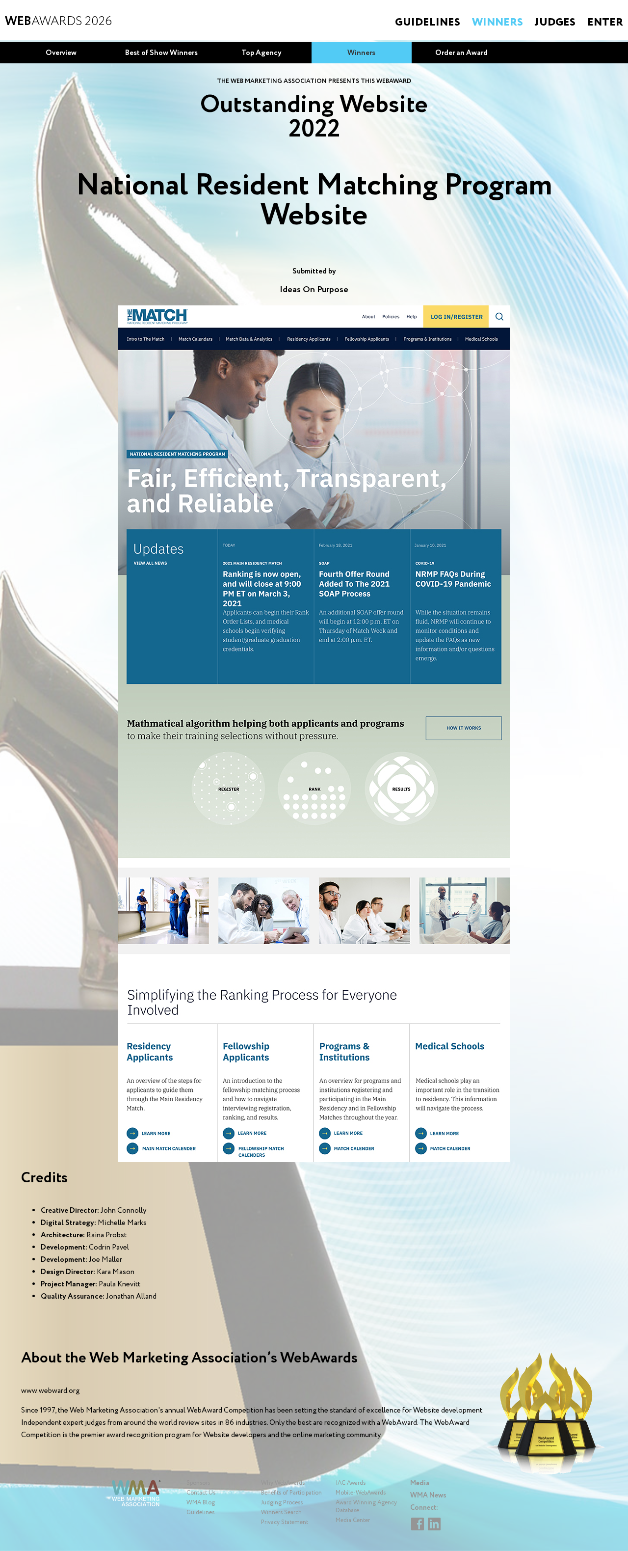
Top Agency (261, 53)
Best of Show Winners (161, 53)
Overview (61, 53)
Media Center (353, 1520)
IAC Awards (351, 1483)
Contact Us (200, 1493)
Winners (497, 22)
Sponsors (198, 1483)
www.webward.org (50, 1391)
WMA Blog (200, 1502)
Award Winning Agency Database (366, 1506)
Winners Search (281, 1512)
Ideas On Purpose (314, 289)
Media (419, 1483)
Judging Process (282, 1502)
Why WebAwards (283, 1483)
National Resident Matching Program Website (314, 201)
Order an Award (461, 53)
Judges (555, 22)
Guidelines (427, 22)
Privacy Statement (284, 1522)
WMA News (428, 1495)
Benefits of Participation (291, 1493)
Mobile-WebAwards (361, 1493)
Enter (605, 22)
